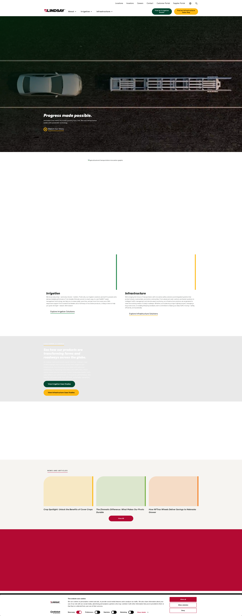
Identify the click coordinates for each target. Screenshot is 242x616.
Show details (141, 612)
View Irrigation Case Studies (59, 384)
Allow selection (183, 605)
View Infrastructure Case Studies (61, 392)
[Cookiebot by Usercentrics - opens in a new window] (55, 612)
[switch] (97, 612)
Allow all (183, 599)
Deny (183, 610)
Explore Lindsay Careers (61, 567)
